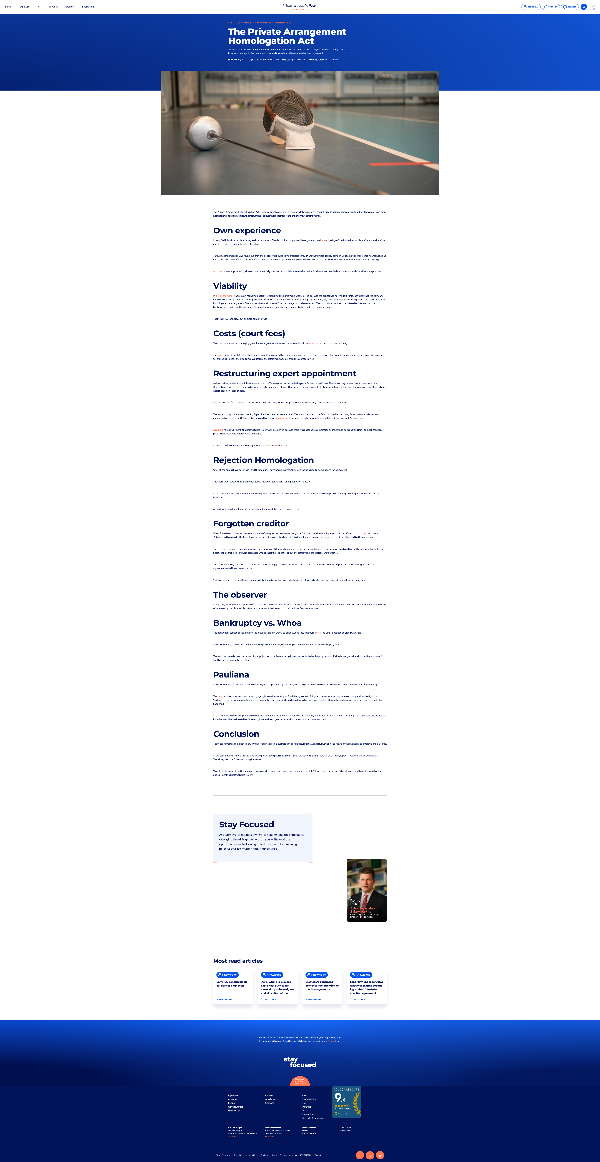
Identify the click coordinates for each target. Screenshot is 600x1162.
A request (218, 430)
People (231, 1103)
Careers (269, 1095)
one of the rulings (224, 296)
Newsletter (234, 1110)
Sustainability (309, 1099)
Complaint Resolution (288, 1155)
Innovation (308, 1114)
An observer (219, 271)
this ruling (361, 533)
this (217, 716)
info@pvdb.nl (345, 1131)
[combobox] (592, 7)
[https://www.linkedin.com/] (360, 1155)
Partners (306, 1107)
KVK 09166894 (306, 1155)
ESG (304, 1103)
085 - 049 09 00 (346, 1128)
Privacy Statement (223, 1155)
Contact (332, 1041)
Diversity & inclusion (312, 1118)
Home (231, 23)
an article (313, 343)
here (322, 240)
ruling (220, 355)
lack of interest (282, 418)
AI (39, 7)
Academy (270, 1099)
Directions (232, 1136)
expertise (24, 7)
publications (88, 7)
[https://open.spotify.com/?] (370, 1155)
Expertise (233, 1095)
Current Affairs (243, 23)
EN (592, 7)
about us (53, 7)
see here (298, 509)
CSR (304, 1095)
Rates (274, 1155)
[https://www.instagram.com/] (380, 1155)
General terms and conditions (245, 1155)
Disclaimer (265, 1155)
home (8, 7)
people (70, 7)
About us (233, 1099)
